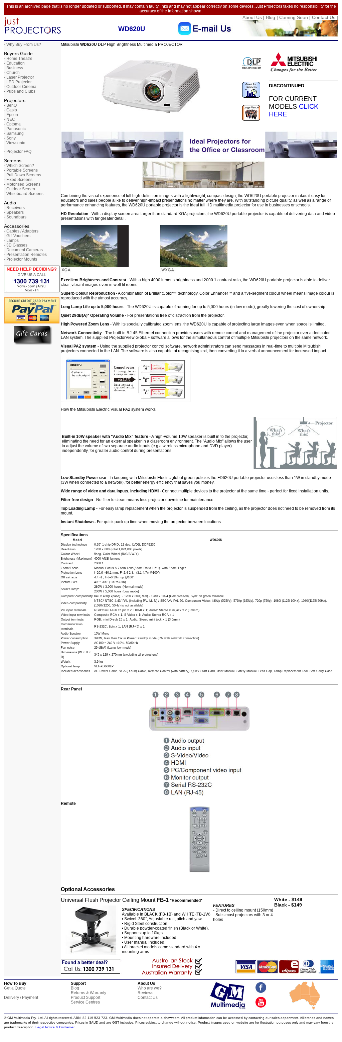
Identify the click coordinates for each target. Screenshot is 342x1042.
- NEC (9, 119)
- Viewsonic (14, 142)
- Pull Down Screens (22, 175)
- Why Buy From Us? (22, 44)
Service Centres (85, 1002)
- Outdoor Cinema (20, 86)
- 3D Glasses (15, 245)
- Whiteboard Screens (23, 193)
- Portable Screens (21, 170)
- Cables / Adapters (21, 231)
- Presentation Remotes (25, 254)
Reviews (145, 992)
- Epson (11, 114)
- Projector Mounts (20, 259)
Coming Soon (293, 17)
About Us (252, 17)
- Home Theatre (18, 58)
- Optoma (12, 124)
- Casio (10, 110)
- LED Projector (18, 82)
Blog (270, 17)
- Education (14, 63)
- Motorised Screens (22, 184)
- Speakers (14, 212)
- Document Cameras (23, 250)
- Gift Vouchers (17, 235)
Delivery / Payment (21, 997)
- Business (13, 68)
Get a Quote (15, 988)
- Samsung (14, 133)
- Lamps (11, 240)
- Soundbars (15, 217)
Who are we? (150, 988)
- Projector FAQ (17, 151)
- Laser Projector (19, 77)
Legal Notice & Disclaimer (54, 1027)
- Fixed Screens (18, 179)
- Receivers (14, 207)
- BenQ (10, 105)
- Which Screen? (19, 165)
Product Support (85, 997)
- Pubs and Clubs (19, 91)
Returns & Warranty (88, 992)
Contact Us (323, 17)
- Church (12, 72)
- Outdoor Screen (19, 189)
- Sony (10, 138)
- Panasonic (15, 128)
